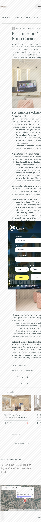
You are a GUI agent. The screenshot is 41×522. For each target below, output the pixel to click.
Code (16, 265)
